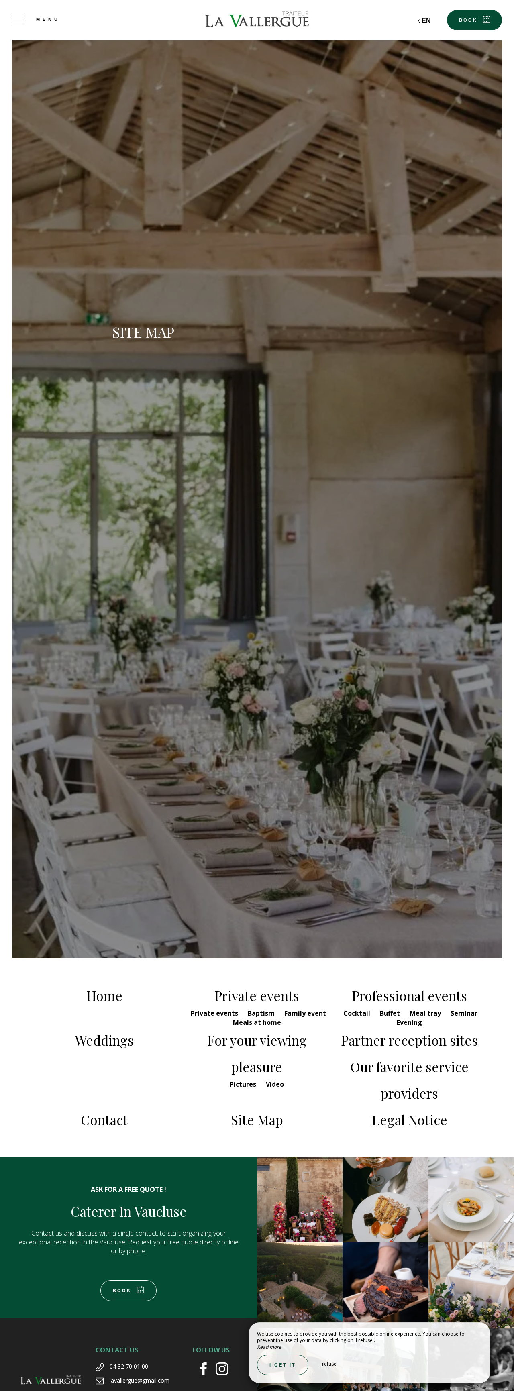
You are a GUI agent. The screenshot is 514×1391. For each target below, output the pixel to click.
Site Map (257, 1119)
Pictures (244, 1084)
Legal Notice (409, 1119)
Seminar (464, 1013)
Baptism (262, 1013)
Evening (409, 1022)
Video (275, 1084)
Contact (104, 1119)
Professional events (409, 995)
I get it (282, 1364)
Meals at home (257, 1022)
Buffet (391, 1013)
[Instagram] (225, 1369)
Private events (256, 995)
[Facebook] (206, 1369)
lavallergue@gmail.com (139, 1380)
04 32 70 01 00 (129, 1366)
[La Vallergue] (257, 20)
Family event (305, 1013)
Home (104, 995)
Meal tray (426, 1013)
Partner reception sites (409, 1040)
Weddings (104, 1040)
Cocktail (357, 1013)
